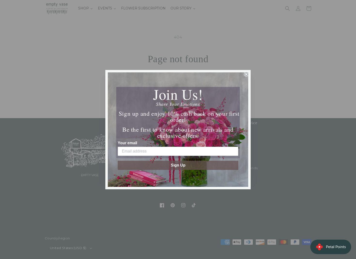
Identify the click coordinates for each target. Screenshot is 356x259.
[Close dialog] (246, 74)
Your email (127, 143)
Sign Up (178, 165)
